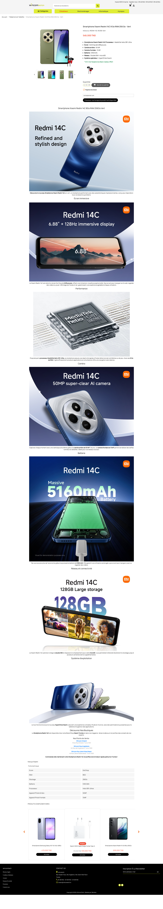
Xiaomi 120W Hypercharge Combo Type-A (82, 846)
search (98, 6)
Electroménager (83, 11)
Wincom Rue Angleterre (81, 746)
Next (139, 832)
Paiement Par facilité (7, 881)
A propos (121, 11)
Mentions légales (6, 872)
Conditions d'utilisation (8, 875)
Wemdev (93, 892)
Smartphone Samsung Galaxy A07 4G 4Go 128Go (46, 845)
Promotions (5, 884)
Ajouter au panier (101, 85)
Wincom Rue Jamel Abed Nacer (81, 752)
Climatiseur (63, 11)
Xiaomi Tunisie (79, 733)
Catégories (42, 11)
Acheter (46, 854)
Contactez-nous (6, 887)
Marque (30, 762)
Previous (24, 832)
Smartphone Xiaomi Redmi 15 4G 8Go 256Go (118, 845)
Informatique (103, 11)
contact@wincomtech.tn (64, 882)
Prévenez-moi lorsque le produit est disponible (100, 100)
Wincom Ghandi (81, 741)
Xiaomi (35, 762)
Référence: (86, 31)
